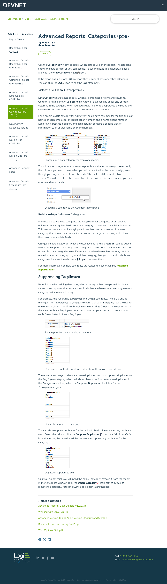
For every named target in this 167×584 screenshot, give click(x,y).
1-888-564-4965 (129, 556)
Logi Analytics (14, 19)
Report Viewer (17, 39)
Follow (45, 54)
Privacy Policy (111, 580)
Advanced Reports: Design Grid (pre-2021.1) (19, 156)
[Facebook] (39, 539)
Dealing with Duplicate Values (18, 125)
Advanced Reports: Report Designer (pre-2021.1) (19, 64)
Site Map (122, 580)
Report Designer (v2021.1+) (18, 50)
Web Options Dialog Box (51, 530)
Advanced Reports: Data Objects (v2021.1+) (19, 96)
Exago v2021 (40, 19)
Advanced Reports (59, 19)
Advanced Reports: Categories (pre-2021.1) (19, 112)
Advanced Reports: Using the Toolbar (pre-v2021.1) (19, 80)
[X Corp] (44, 539)
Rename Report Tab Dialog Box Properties (61, 524)
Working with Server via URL (53, 512)
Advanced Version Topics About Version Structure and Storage (72, 518)
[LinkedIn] (49, 539)
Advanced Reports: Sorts (19, 170)
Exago (28, 19)
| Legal (101, 580)
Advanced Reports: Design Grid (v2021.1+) (19, 140)
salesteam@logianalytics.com (137, 559)
